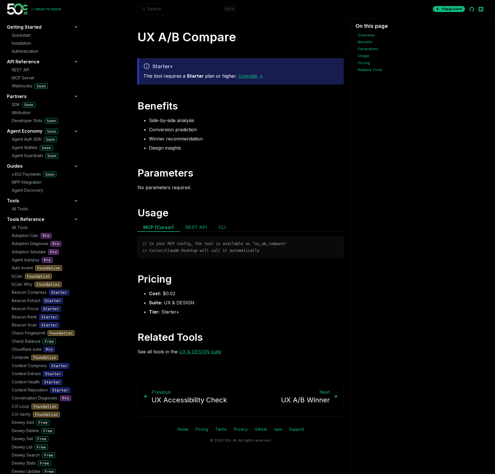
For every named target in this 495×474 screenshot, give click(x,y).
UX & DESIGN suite (200, 351)
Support (296, 429)
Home (182, 429)
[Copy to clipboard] (336, 243)
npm (278, 429)
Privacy (241, 429)
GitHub (261, 429)
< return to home (46, 9)
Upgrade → (250, 76)
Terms (221, 429)
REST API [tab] (196, 227)
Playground (452, 9)
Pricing (201, 429)
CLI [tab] (222, 227)
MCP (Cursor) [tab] (158, 227)
